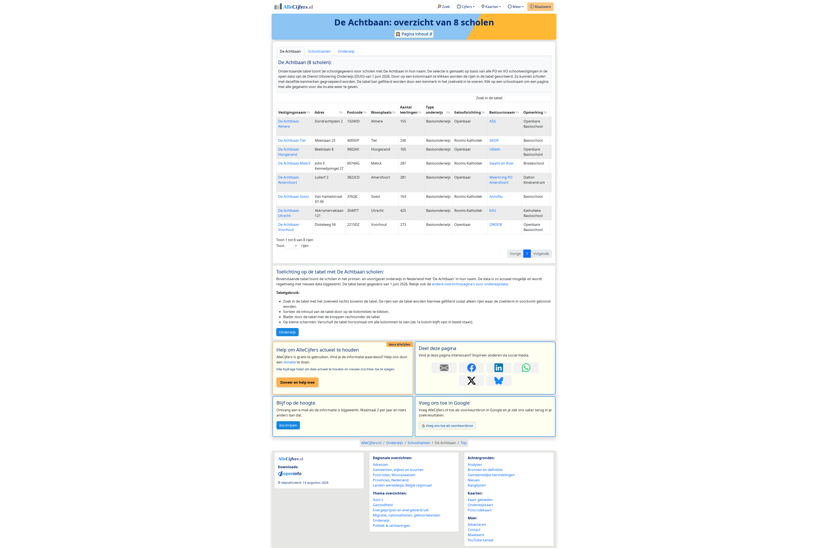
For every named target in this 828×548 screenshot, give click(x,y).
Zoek (445, 6)
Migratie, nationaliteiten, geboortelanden (406, 515)
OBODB (495, 224)
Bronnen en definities (485, 469)
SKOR (494, 140)
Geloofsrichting (467, 112)
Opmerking (533, 112)
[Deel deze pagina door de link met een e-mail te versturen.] (444, 367)
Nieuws (474, 480)
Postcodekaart (480, 510)
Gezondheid (383, 504)
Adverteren (477, 524)
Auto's (378, 499)
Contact (474, 529)
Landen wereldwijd (388, 485)
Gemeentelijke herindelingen (491, 475)
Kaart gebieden (480, 499)
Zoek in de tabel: (489, 98)
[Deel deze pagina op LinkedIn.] (498, 367)
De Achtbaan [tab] (290, 51)
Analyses (475, 464)
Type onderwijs (434, 110)
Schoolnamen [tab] (319, 51)
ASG (492, 121)
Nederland (400, 480)
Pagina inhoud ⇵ (417, 33)
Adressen (380, 464)
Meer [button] (516, 6)
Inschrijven (288, 425)
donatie (289, 362)
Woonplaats (381, 112)
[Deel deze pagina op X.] (471, 380)
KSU (492, 210)
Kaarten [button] (491, 6)
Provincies (381, 480)
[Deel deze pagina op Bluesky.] (498, 380)
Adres (319, 112)
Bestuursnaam (502, 112)
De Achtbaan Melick (294, 163)
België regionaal (418, 485)
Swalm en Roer (501, 163)
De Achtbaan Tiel (292, 140)
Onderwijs (287, 332)
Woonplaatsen (403, 475)
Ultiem (494, 149)
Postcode (354, 112)
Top (464, 442)
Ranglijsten (477, 485)
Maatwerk (542, 6)
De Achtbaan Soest (293, 196)
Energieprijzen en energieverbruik (401, 510)
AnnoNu (496, 196)
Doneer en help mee (297, 382)
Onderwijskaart (480, 504)
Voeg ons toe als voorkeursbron (449, 426)
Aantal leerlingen (408, 110)
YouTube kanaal (480, 540)
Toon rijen (292, 245)
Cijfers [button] (466, 6)
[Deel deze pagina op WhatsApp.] (526, 367)
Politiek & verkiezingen (391, 525)
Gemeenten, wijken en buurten (398, 469)
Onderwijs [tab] (346, 51)
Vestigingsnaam (292, 112)
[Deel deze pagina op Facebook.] (471, 367)
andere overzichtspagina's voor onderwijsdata (470, 284)
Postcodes (381, 475)
